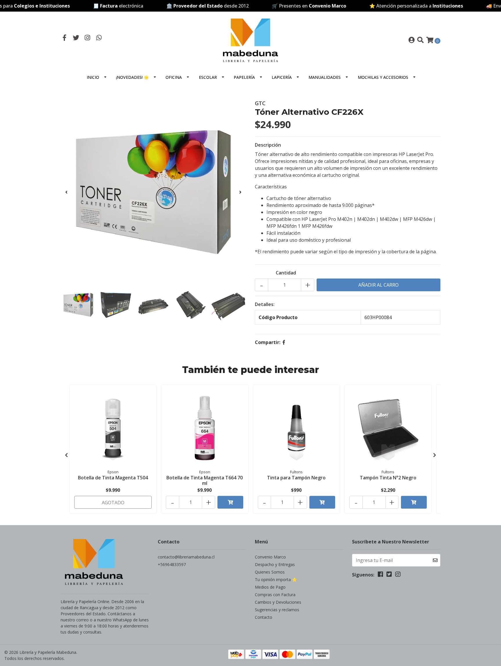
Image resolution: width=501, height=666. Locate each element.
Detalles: (265, 304)
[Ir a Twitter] (76, 38)
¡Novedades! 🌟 (132, 77)
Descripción (268, 145)
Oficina (174, 77)
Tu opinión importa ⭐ (276, 579)
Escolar (208, 77)
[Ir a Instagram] (88, 38)
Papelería (244, 77)
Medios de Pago (270, 587)
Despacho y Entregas (275, 564)
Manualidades (324, 77)
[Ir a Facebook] (65, 38)
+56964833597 (172, 564)
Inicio (93, 77)
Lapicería (282, 77)
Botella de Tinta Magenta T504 (113, 477)
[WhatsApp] (99, 38)
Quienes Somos (270, 572)
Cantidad (286, 273)
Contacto (263, 617)
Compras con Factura (275, 594)
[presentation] (66, 192)
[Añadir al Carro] (230, 502)
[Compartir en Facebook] (284, 342)
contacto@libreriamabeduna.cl (186, 557)
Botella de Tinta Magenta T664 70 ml (204, 480)
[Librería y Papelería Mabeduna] (250, 40)
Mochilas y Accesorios (383, 77)
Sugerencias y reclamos (277, 609)
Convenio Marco (270, 557)
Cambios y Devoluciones (278, 602)
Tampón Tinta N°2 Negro (388, 477)
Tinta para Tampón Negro (296, 477)
